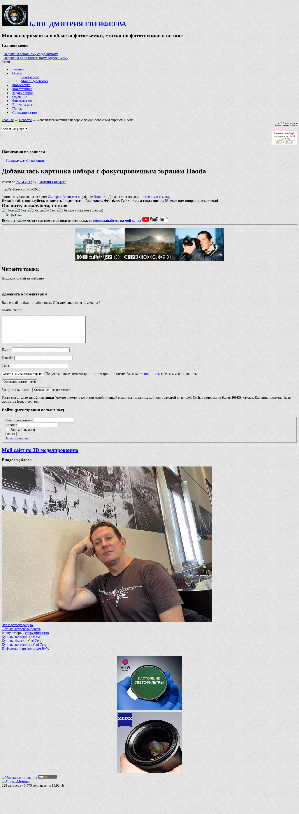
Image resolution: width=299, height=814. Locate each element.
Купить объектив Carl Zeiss (22, 641)
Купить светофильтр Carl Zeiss (24, 644)
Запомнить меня (23, 429)
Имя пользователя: (19, 420)
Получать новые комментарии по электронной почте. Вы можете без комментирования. (120, 374)
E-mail (8, 358)
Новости (25, 120)
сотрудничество (37, 633)
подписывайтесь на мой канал (117, 220)
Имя (6, 349)
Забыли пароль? (17, 438)
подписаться (153, 374)
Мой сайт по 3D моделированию (40, 450)
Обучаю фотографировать (21, 629)
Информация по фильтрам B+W (25, 648)
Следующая (37, 160)
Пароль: (11, 425)
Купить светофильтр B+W (21, 637)
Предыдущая (13, 160)
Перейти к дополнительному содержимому (36, 58)
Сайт (5, 366)
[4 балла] (51, 210)
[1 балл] (8, 210)
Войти (11, 434)
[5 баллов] (66, 210)
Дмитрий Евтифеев (51, 182)
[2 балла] (22, 210)
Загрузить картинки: (17, 389)
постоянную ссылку (154, 197)
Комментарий (12, 310)
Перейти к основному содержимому (31, 54)
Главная (8, 120)
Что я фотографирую (17, 625)
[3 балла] (36, 210)
